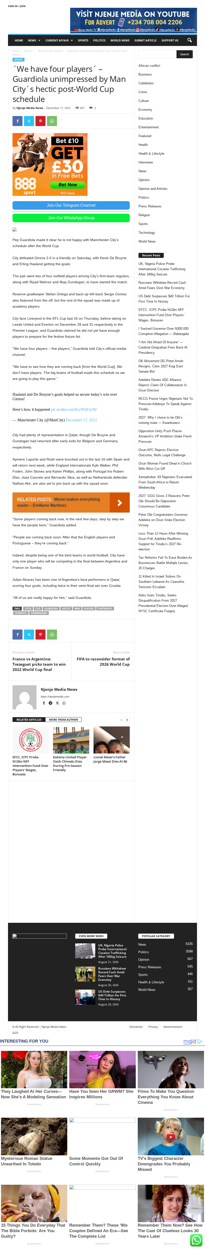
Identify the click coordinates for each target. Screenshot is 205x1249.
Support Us (170, 40)
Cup (38, 608)
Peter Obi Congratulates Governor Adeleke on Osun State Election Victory (163, 520)
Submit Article (145, 40)
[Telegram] (51, 703)
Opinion (144, 180)
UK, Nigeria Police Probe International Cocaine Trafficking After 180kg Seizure (161, 269)
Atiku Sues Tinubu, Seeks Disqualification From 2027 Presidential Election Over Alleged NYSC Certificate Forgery (163, 603)
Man (77, 608)
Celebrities (146, 83)
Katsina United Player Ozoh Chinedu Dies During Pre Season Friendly (70, 763)
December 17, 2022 (81, 420)
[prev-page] (121, 719)
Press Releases (150, 206)
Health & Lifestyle (151, 153)
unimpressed (39, 613)
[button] (189, 40)
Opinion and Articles (153, 189)
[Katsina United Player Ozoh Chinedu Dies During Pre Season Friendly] (71, 740)
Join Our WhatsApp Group (71, 218)
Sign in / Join (17, 6)
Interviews (145, 162)
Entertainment (148, 127)
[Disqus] (71, 851)
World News (120, 40)
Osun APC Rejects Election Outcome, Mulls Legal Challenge (162, 452)
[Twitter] (29, 121)
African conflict (149, 66)
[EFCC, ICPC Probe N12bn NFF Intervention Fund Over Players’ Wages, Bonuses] (30, 740)
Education (145, 118)
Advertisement (173, 1027)
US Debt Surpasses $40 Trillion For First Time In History (164, 298)
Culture (143, 101)
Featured (144, 136)
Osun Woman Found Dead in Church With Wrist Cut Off (165, 466)
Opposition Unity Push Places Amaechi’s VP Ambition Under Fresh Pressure (165, 436)
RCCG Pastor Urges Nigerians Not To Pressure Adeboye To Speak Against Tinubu (165, 404)
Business (145, 74)
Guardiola (51, 608)
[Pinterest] (41, 121)
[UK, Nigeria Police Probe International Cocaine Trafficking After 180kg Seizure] (85, 950)
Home (19, 40)
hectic (66, 608)
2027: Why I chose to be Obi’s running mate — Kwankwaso (160, 420)
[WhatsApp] (52, 121)
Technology (146, 233)
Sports (83, 40)
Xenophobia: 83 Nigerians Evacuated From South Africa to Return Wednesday (165, 482)
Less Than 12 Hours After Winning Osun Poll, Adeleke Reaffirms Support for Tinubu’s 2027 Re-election (163, 541)
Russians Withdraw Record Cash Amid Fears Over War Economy (162, 285)
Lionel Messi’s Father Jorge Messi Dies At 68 (110, 759)
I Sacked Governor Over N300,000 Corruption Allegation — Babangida (163, 331)
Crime (142, 92)
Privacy (153, 1027)
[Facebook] (17, 121)
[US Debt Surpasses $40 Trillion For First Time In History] (85, 997)
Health (143, 145)
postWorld (105, 608)
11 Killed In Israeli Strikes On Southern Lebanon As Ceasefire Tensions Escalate (161, 582)
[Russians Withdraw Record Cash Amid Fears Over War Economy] (85, 974)
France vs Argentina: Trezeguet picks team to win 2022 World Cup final (39, 664)
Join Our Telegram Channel (71, 205)
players (89, 608)
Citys (28, 608)
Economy (145, 109)
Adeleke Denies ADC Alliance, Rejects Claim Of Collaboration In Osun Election (162, 385)
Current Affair (57, 40)
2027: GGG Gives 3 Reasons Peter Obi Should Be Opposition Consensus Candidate (164, 501)
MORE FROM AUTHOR (63, 719)
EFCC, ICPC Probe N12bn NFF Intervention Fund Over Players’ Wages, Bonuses (30, 765)
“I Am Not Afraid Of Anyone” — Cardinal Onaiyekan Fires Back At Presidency (163, 347)
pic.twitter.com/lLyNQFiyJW (74, 409)
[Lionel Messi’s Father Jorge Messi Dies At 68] (112, 740)
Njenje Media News (29, 108)
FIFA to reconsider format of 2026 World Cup (103, 661)
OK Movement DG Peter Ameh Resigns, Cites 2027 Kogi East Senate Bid (160, 366)
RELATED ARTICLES (29, 719)
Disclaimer (136, 1027)
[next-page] (127, 719)
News (32, 40)
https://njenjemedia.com (55, 696)
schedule (21, 613)
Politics (99, 40)
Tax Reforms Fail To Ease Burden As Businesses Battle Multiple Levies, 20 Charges (165, 563)
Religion (144, 215)
